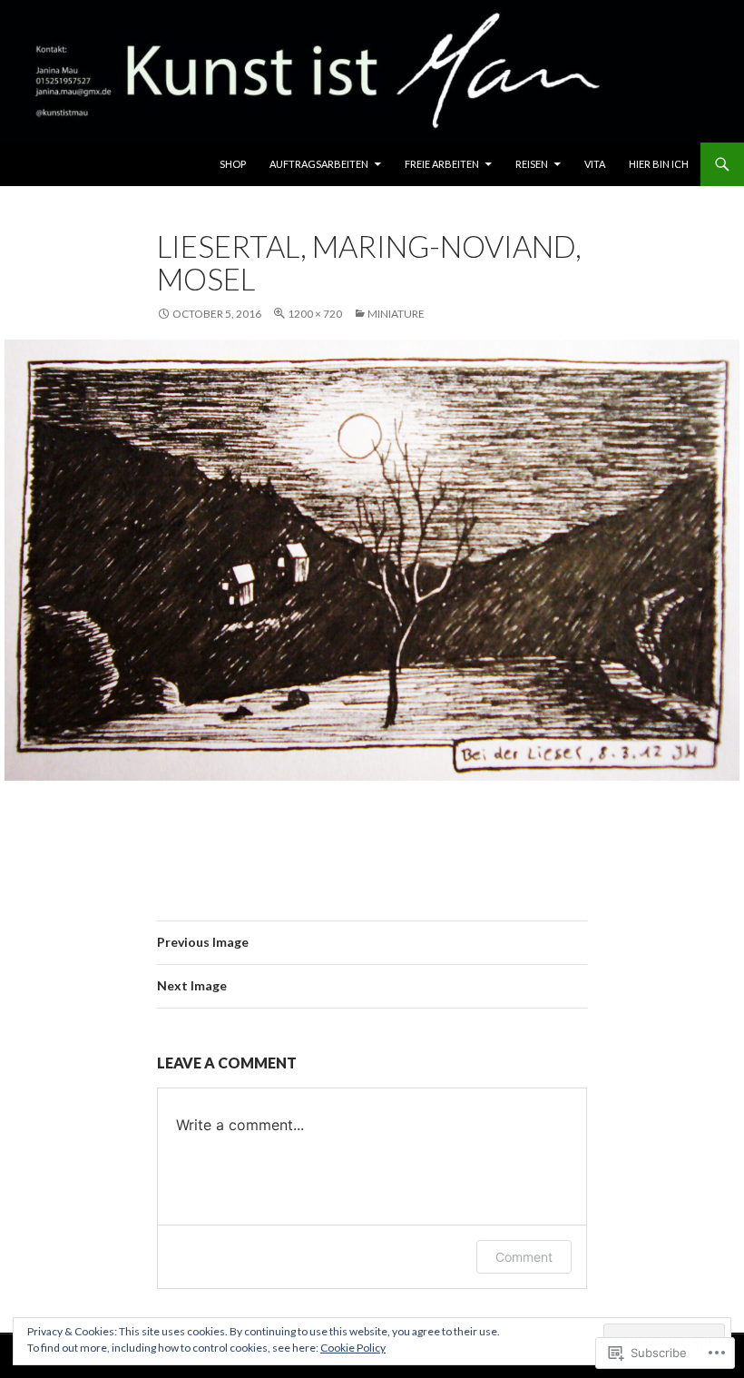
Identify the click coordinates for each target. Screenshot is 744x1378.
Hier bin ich (659, 164)
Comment (524, 1257)
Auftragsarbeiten (318, 164)
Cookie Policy (353, 1347)
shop (233, 164)
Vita (594, 164)
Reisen (531, 164)
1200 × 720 (315, 313)
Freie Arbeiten (442, 164)
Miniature (396, 313)
